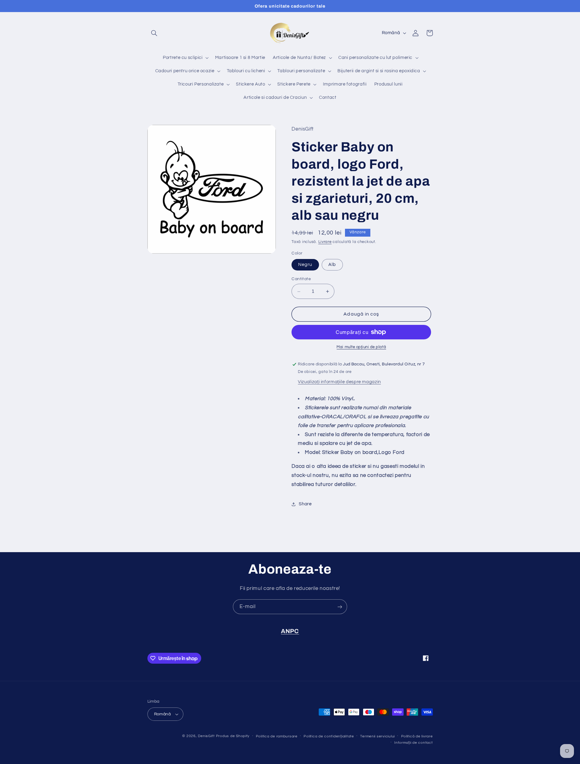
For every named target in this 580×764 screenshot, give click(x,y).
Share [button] (305, 504)
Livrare (325, 242)
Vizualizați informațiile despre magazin (339, 382)
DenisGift (206, 736)
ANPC (290, 631)
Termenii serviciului (377, 736)
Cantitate (301, 279)
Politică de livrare (417, 736)
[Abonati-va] (340, 606)
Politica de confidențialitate (329, 736)
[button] (154, 33)
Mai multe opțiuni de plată (361, 347)
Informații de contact (413, 742)
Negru (305, 265)
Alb (332, 265)
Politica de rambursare (277, 736)
